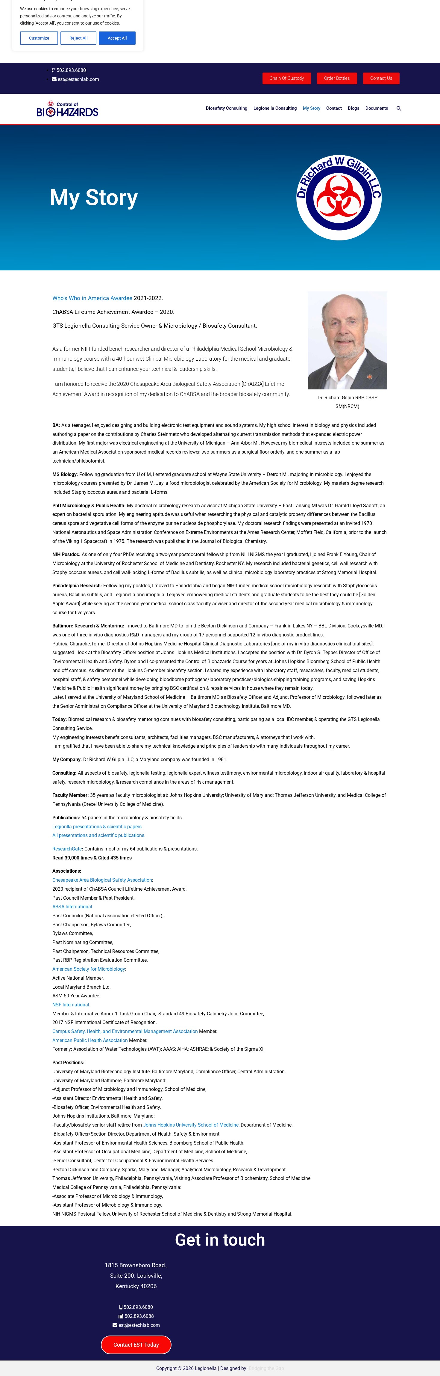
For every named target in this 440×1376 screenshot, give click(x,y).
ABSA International (72, 907)
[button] (399, 108)
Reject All (78, 38)
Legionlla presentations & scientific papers (97, 826)
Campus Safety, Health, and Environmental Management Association (125, 1031)
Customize (39, 38)
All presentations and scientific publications (98, 835)
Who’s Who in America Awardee (92, 298)
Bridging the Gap (266, 1368)
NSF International (70, 1005)
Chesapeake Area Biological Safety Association (102, 880)
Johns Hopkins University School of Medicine (191, 1125)
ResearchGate (67, 849)
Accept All (117, 38)
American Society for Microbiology (88, 969)
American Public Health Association (90, 1040)
